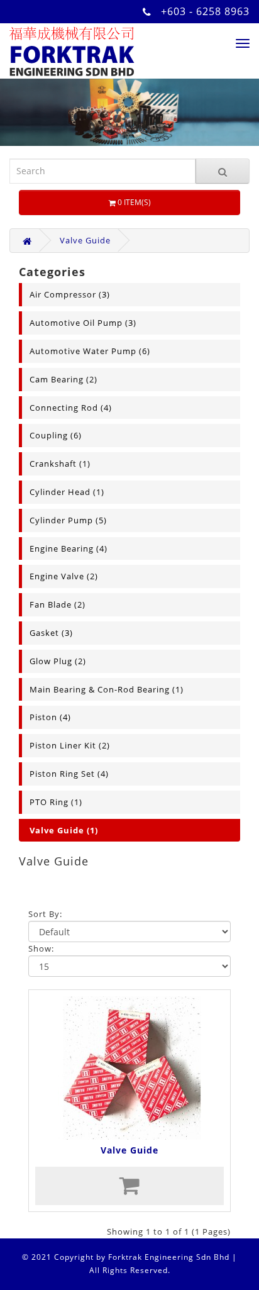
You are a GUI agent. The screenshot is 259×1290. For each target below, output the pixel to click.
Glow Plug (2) (58, 661)
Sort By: (45, 914)
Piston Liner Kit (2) (70, 745)
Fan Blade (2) (57, 604)
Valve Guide (85, 240)
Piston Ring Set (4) (69, 773)
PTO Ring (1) (56, 802)
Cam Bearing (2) (63, 379)
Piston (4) (50, 717)
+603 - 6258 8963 (205, 11)
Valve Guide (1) (64, 830)
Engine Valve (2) (64, 576)
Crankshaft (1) (60, 463)
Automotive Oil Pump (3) (83, 322)
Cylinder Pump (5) (68, 520)
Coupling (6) (56, 435)
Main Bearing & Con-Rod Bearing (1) (107, 689)
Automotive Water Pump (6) (90, 351)
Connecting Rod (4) (71, 407)
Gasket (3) (51, 632)
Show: (41, 948)
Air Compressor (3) (70, 294)
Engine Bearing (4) (68, 548)
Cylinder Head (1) (67, 492)
